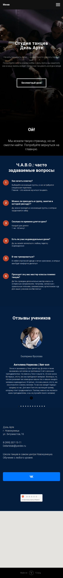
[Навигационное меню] (58, 4)
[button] (31, 281)
